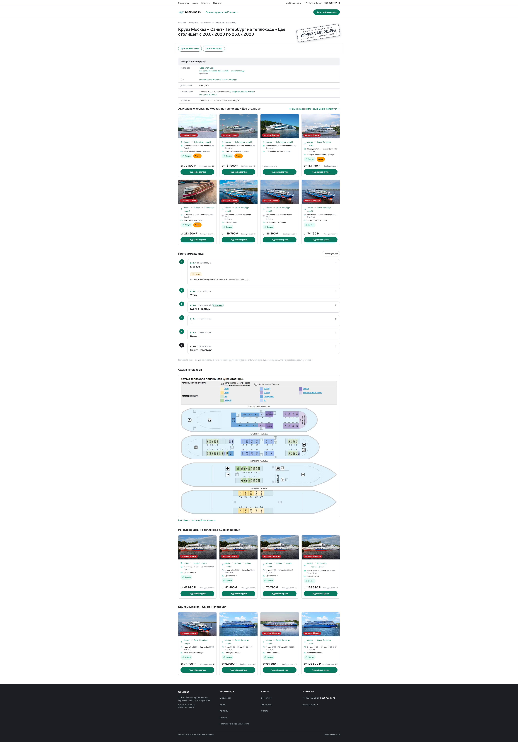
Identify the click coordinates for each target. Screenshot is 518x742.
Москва (186, 142)
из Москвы (194, 22)
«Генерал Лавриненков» (316, 155)
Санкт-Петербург (324, 142)
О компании (183, 3)
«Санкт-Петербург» (233, 151)
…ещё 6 (228, 644)
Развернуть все (331, 254)
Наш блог (217, 3)
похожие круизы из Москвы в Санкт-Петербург (218, 80)
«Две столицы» (206, 68)
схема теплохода (237, 71)
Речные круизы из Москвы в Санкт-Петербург (313, 109)
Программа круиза (190, 48)
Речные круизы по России (221, 12)
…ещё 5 (208, 142)
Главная (182, 22)
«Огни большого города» (276, 222)
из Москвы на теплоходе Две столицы (219, 22)
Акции (195, 3)
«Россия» (228, 222)
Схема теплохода (214, 48)
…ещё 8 (269, 567)
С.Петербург (199, 142)
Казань (186, 563)
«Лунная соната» (273, 653)
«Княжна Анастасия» (274, 151)
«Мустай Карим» (190, 220)
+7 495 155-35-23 (312, 3)
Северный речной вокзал (242, 91)
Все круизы (266, 698)
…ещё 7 (249, 142)
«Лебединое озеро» (232, 653)
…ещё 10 (228, 567)
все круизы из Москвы (208, 94)
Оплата (264, 711)
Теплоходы (266, 704)
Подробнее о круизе (197, 172)
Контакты (205, 3)
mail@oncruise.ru (293, 3)
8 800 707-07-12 (332, 3)
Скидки (188, 156)
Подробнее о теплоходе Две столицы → (197, 520)
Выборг (197, 208)
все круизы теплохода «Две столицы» (214, 71)
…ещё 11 (321, 567)
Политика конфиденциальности (234, 724)
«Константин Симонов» (192, 151)
